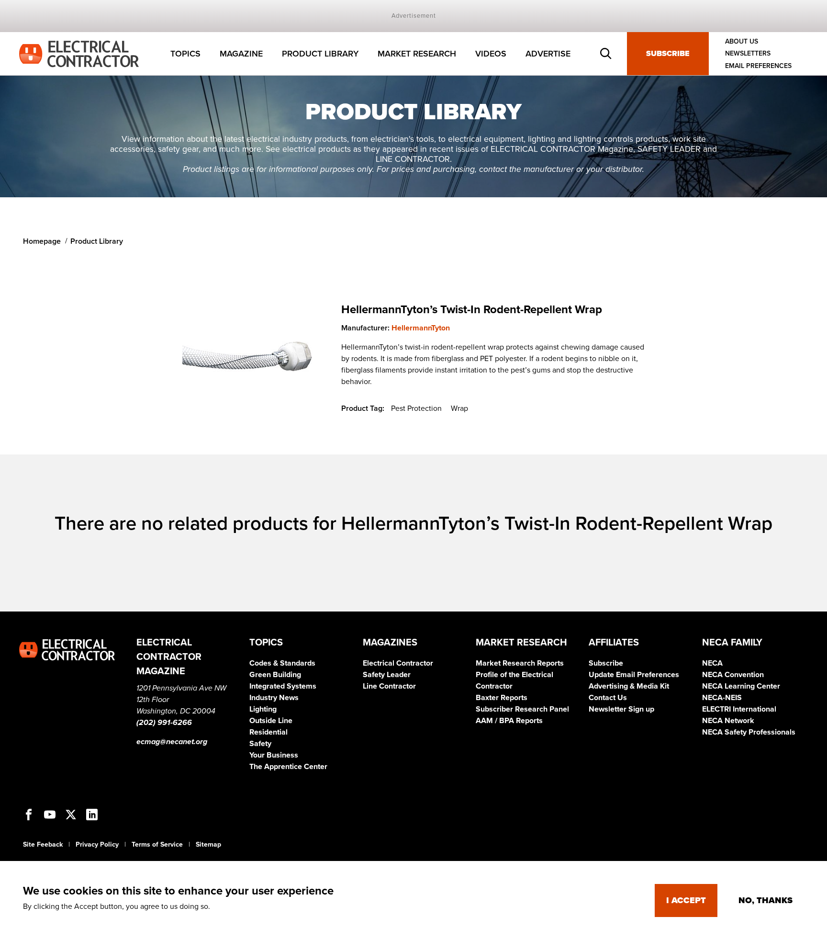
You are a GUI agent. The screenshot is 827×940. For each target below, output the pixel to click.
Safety (260, 743)
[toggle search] (606, 54)
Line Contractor (389, 686)
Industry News (274, 697)
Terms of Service (157, 844)
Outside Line (270, 720)
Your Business (273, 755)
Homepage (42, 241)
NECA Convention (733, 675)
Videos (490, 53)
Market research (417, 53)
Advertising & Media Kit (629, 686)
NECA (712, 663)
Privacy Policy (97, 844)
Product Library (320, 53)
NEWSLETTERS (748, 54)
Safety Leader (387, 675)
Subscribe (668, 53)
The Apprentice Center (288, 766)
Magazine (241, 53)
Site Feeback (43, 844)
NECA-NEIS (722, 697)
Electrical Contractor (398, 663)
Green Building (275, 675)
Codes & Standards (282, 663)
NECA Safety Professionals (748, 732)
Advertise (547, 53)
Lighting (263, 709)
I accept (686, 900)
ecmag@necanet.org (171, 742)
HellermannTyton (420, 328)
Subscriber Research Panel (522, 709)
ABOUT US (741, 41)
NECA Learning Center (741, 686)
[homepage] (79, 53)
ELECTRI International (739, 709)
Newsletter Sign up (621, 709)
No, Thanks (765, 900)
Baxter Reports (501, 697)
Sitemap (208, 844)
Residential (268, 732)
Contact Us (608, 697)
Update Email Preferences (634, 675)
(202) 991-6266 (164, 722)
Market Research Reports (520, 663)
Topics (185, 53)
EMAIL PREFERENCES (758, 66)
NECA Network (728, 720)
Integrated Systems (282, 686)
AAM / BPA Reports (509, 720)
